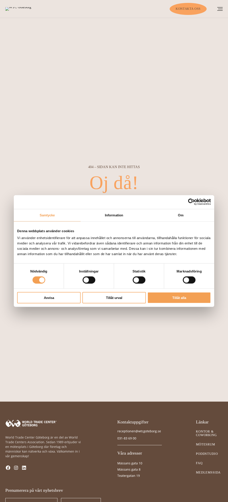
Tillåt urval (114, 298)
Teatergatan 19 (128, 476)
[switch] (89, 279)
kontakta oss (188, 8)
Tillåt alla (179, 298)
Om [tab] (180, 215)
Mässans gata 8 (128, 469)
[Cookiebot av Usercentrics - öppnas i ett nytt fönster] (191, 201)
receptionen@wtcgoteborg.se (139, 431)
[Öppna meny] (220, 9)
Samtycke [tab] (47, 215)
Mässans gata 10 (129, 463)
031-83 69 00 (126, 438)
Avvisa (49, 298)
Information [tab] (114, 215)
